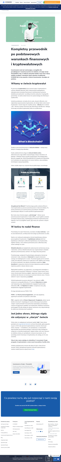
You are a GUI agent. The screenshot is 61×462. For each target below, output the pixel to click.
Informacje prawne (16, 429)
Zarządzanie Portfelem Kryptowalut (5, 427)
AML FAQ (14, 431)
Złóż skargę (50, 441)
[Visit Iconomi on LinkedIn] (42, 431)
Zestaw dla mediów (16, 434)
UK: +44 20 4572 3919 (52, 433)
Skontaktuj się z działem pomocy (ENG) (52, 436)
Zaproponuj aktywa (51, 446)
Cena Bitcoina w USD (29, 425)
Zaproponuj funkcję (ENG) (53, 444)
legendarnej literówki (24, 324)
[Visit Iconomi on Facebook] (38, 431)
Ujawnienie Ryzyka (4, 445)
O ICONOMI (15, 424)
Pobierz (16, 372)
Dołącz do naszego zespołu (18, 426)
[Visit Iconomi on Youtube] (40, 431)
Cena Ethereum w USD (29, 428)
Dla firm (2, 430)
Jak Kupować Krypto (5, 424)
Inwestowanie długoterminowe (7, 435)
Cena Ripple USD (28, 430)
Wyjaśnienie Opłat (4, 440)
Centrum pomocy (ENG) (5, 447)
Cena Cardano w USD (29, 435)
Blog (2, 437)
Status (49, 439)
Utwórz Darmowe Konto (30, 410)
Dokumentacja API (39, 424)
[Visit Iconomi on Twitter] (37, 431)
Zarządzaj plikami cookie (49, 459)
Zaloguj (39, 2)
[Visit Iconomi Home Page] (7, 2)
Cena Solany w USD (28, 437)
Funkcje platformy (4, 432)
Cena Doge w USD (28, 432)
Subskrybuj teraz (41, 439)
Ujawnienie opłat (4, 442)
